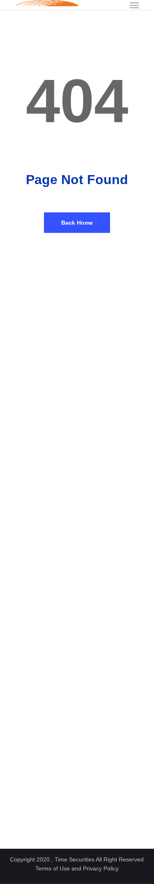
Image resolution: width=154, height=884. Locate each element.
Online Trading (26, 580)
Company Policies (31, 671)
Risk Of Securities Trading (40, 801)
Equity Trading (26, 571)
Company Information (34, 542)
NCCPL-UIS (23, 366)
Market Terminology (32, 792)
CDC (15, 432)
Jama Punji (22, 820)
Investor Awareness (32, 782)
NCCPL (18, 403)
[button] (134, 5)
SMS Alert (21, 589)
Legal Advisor (25, 709)
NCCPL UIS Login (30, 347)
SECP (16, 356)
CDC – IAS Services (33, 394)
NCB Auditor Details (33, 700)
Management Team (32, 533)
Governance (23, 552)
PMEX (17, 422)
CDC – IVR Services (33, 413)
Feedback (21, 599)
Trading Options (28, 810)
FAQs (16, 773)
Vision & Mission (29, 523)
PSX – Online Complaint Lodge (46, 450)
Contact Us (22, 608)
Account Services (30, 561)
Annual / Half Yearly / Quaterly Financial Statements (71, 681)
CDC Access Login (31, 384)
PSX (15, 375)
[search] (118, 5)
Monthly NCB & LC (32, 690)
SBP (15, 441)
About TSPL (24, 514)
